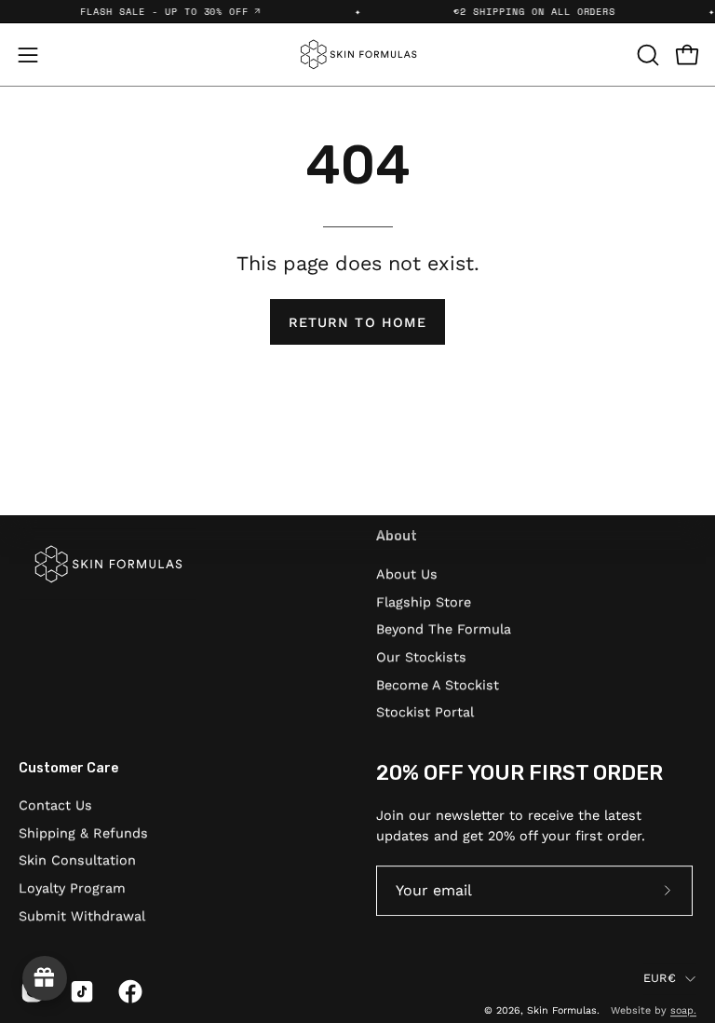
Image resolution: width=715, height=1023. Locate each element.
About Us (407, 573)
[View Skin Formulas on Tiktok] (80, 991)
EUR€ (659, 979)
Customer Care (68, 768)
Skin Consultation (77, 860)
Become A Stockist (437, 683)
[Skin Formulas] (357, 54)
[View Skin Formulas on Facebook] (129, 991)
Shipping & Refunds (83, 832)
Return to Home (357, 322)
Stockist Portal (425, 711)
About (396, 536)
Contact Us (55, 805)
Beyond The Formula (443, 628)
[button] (646, 55)
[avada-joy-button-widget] (44, 978)
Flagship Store (423, 600)
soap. (683, 1010)
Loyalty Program (72, 887)
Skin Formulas (562, 1010)
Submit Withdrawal (82, 915)
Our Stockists (421, 656)
